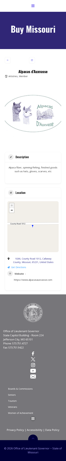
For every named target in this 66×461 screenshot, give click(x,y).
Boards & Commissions (20, 388)
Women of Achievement (20, 412)
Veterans (12, 406)
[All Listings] (8, 60)
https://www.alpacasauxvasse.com (33, 279)
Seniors (12, 394)
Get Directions (18, 267)
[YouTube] (33, 371)
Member (23, 76)
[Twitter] (33, 359)
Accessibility (34, 430)
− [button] (12, 210)
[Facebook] (33, 353)
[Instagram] (33, 365)
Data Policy (52, 430)
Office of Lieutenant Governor (21, 331)
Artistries (13, 76)
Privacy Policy (15, 430)
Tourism (12, 400)
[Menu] (33, 6)
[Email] (33, 376)
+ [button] (12, 205)
